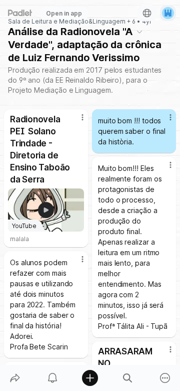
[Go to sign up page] (168, 13)
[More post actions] (76, 121)
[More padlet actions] (165, 378)
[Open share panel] (15, 378)
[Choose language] (147, 13)
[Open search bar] (127, 378)
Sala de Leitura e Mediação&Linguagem (67, 21)
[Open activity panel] (52, 378)
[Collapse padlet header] (139, 32)
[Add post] (89, 378)
